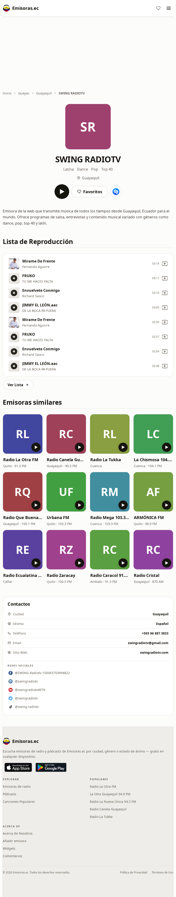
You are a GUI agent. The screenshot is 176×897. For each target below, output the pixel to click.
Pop (94, 169)
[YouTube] (165, 263)
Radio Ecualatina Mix (22, 575)
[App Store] (18, 767)
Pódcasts (9, 794)
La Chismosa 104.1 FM (153, 459)
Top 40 (107, 169)
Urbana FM (58, 517)
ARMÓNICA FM (149, 517)
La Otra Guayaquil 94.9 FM (110, 794)
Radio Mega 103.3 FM (109, 517)
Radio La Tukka (105, 459)
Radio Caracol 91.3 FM (109, 575)
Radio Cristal (146, 575)
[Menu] (168, 8)
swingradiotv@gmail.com (148, 643)
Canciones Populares (19, 801)
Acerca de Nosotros (18, 833)
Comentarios (12, 856)
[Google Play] (51, 767)
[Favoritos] (158, 8)
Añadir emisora (14, 841)
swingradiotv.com (154, 652)
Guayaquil (44, 93)
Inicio (7, 93)
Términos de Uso (162, 872)
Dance (82, 169)
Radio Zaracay (61, 575)
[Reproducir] (62, 191)
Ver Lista (15, 384)
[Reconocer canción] (116, 191)
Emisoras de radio (16, 786)
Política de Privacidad (133, 872)
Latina (68, 169)
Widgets (9, 848)
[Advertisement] (88, 54)
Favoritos (92, 191)
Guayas (23, 93)
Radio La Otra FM (20, 459)
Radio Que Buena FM (22, 517)
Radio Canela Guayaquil (66, 459)
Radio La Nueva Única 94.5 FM (113, 801)
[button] (23, 434)
